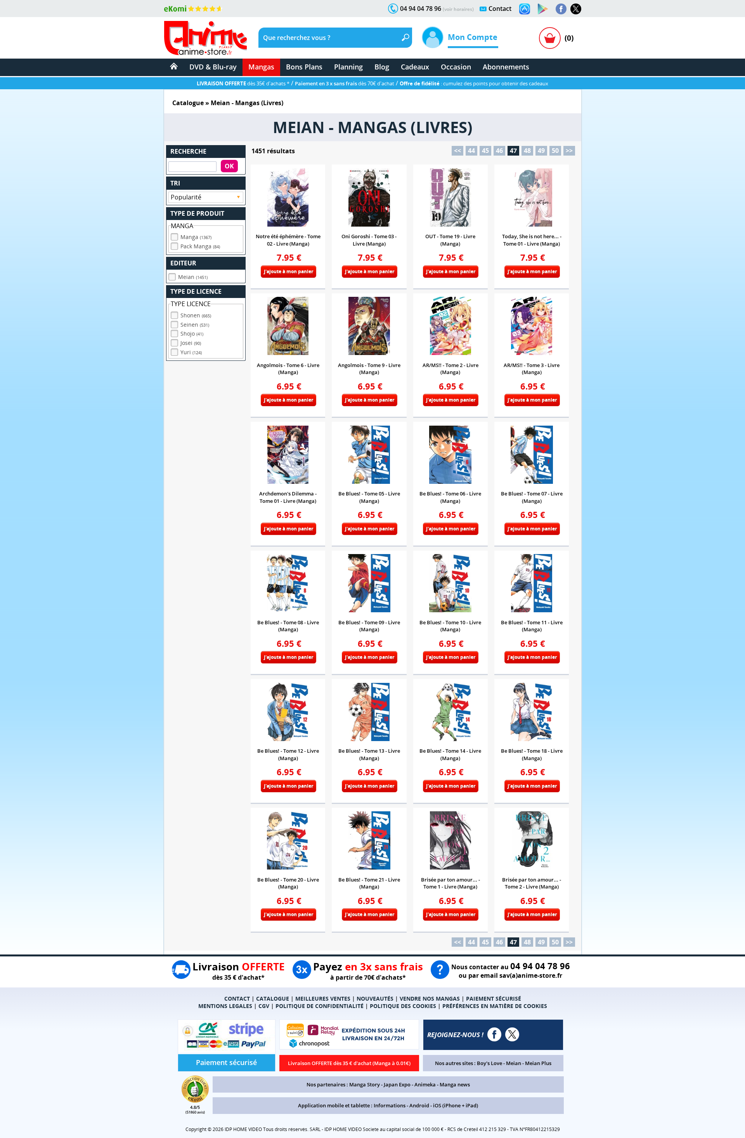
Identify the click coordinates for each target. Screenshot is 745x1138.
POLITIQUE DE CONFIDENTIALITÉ (319, 1006)
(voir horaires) (458, 9)
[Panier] (550, 38)
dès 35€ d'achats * (243, 83)
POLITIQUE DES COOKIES (403, 1006)
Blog (381, 66)
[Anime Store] (205, 38)
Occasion (456, 66)
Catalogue (188, 103)
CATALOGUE (272, 998)
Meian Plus (538, 1063)
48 (527, 150)
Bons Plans (304, 66)
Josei (190, 342)
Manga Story (364, 1084)
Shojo (191, 333)
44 (471, 150)
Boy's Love (489, 1063)
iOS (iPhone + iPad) (455, 1105)
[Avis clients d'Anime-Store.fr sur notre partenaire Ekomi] (193, 8)
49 (541, 150)
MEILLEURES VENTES (322, 998)
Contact (500, 8)
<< (457, 150)
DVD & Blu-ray (213, 66)
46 (499, 150)
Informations (389, 1105)
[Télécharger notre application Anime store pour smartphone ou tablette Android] (543, 8)
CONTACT (237, 998)
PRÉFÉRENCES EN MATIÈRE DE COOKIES (494, 1006)
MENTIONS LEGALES (225, 1006)
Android (419, 1105)
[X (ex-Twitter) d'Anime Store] (512, 1034)
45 (485, 150)
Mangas (261, 66)
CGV (263, 1006)
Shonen (195, 315)
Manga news (455, 1084)
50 (555, 150)
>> (569, 150)
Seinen (194, 324)
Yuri (191, 352)
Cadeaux (415, 66)
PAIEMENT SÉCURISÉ (493, 998)
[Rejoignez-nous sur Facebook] (561, 8)
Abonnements (506, 66)
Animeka (425, 1084)
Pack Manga (200, 246)
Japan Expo (397, 1084)
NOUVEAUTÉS (375, 998)
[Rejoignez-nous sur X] (575, 8)
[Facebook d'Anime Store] (494, 1034)
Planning (348, 66)
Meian (193, 277)
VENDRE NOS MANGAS (430, 998)
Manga (195, 237)
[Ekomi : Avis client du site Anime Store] (195, 1100)
